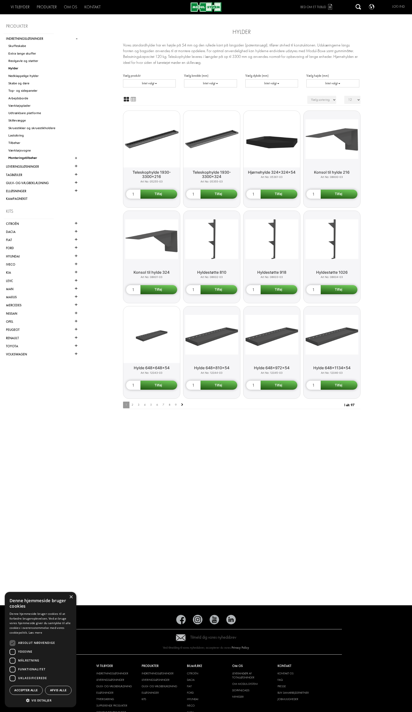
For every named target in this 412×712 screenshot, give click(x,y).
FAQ (280, 680)
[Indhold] (133, 99)
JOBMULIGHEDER (288, 699)
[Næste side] (182, 405)
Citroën (192, 673)
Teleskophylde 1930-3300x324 (212, 174)
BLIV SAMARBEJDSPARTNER (293, 692)
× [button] (71, 597)
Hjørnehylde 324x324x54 (271, 172)
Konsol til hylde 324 (152, 272)
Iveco (191, 705)
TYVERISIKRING (105, 699)
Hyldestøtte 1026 (332, 272)
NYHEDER (238, 696)
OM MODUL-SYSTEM (245, 684)
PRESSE (282, 686)
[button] (41, 700)
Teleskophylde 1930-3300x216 (152, 174)
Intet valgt (148, 83)
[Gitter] (126, 99)
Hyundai (192, 699)
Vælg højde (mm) (317, 76)
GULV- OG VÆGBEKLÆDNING (114, 686)
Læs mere (35, 633)
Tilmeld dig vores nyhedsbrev (213, 637)
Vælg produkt (131, 76)
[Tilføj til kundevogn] (158, 194)
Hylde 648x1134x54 (331, 367)
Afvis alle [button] (58, 690)
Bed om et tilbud (313, 7)
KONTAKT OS (286, 673)
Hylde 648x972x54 (271, 367)
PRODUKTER (47, 7)
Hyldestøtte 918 (271, 272)
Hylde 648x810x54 (211, 367)
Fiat (189, 686)
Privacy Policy (240, 648)
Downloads (240, 690)
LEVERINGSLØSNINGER (110, 680)
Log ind (398, 7)
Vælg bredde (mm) (196, 76)
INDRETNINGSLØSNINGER (112, 673)
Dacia (191, 680)
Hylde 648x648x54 (152, 367)
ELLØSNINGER (104, 692)
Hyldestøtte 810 (211, 272)
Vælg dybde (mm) (256, 76)
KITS (144, 699)
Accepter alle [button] (26, 690)
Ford (190, 692)
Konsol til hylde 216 (332, 172)
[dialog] (40, 649)
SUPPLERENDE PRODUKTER (111, 705)
